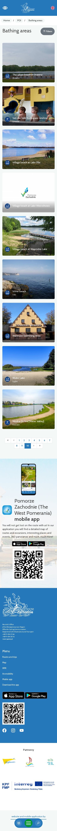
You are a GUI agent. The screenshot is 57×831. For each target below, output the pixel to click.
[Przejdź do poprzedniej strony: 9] (14, 440)
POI (19, 20)
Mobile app (7, 679)
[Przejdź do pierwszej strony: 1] (8, 440)
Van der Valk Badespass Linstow (30, 118)
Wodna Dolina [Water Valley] (28, 421)
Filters (48, 31)
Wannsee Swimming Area (26, 335)
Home (6, 20)
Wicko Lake (19, 377)
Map (4, 662)
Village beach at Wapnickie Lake (30, 249)
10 (28, 446)
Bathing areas (35, 20)
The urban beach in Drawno (28, 74)
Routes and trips (9, 657)
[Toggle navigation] (28, 823)
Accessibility (7, 674)
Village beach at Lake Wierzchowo (31, 205)
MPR (4, 668)
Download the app (10, 685)
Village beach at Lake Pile (26, 162)
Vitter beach (19, 291)
